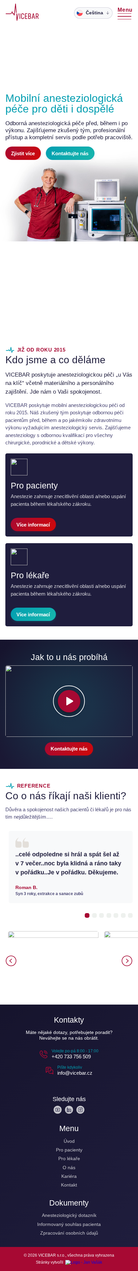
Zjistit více (23, 153)
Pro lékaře (69, 1158)
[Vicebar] (22, 13)
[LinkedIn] (69, 1110)
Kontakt (69, 1185)
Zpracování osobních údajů (69, 1233)
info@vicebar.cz (74, 1073)
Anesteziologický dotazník (69, 1215)
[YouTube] (58, 1110)
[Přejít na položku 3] (101, 915)
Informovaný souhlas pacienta (69, 1224)
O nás (69, 1167)
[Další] (127, 961)
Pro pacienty (69, 1149)
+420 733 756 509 (71, 1056)
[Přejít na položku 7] (130, 915)
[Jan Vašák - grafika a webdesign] (83, 1262)
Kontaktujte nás (70, 153)
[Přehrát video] (69, 701)
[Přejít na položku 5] (116, 915)
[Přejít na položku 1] (87, 915)
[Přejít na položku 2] (94, 915)
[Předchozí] (11, 961)
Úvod (69, 1141)
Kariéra (69, 1176)
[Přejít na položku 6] (123, 915)
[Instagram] (80, 1110)
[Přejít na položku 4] (109, 915)
